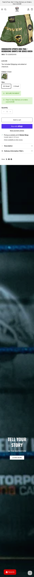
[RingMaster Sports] (17, 9)
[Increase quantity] (10, 112)
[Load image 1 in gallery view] (17, 30)
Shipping (14, 64)
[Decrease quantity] (3, 112)
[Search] (6, 9)
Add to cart (17, 120)
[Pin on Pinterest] (11, 159)
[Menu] (2, 9)
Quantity (5, 108)
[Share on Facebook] (9, 159)
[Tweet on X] (6, 159)
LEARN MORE (17, 458)
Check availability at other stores (13, 140)
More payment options (17, 130)
